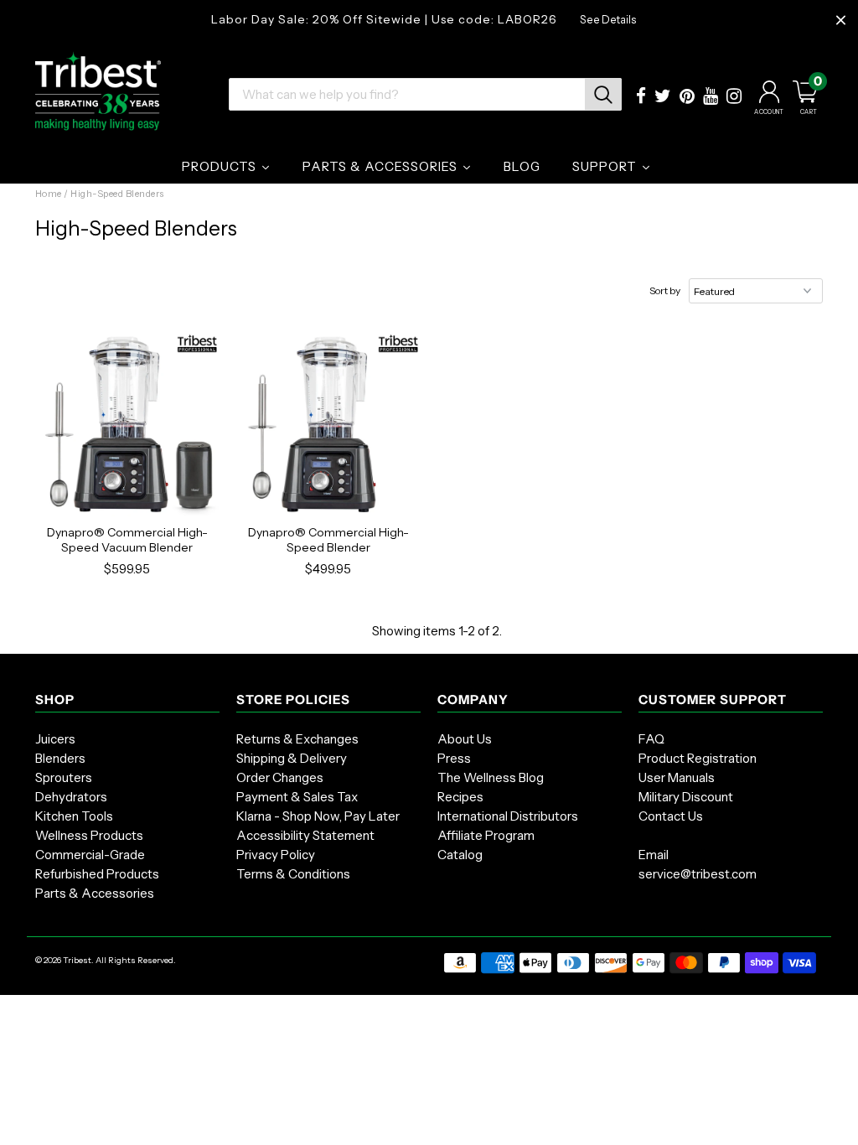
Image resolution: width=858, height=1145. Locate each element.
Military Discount (685, 797)
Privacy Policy (275, 855)
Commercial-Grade (90, 855)
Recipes (460, 797)
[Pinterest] (687, 97)
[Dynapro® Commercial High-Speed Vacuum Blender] (127, 424)
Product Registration (697, 758)
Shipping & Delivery (291, 758)
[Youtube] (710, 97)
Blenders (60, 758)
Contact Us (670, 816)
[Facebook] (641, 97)
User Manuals (676, 777)
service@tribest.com (697, 874)
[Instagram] (734, 97)
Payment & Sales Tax (297, 797)
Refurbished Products (97, 874)
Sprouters (63, 777)
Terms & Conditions (293, 874)
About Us (464, 739)
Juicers (55, 739)
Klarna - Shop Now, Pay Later (318, 816)
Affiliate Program (486, 835)
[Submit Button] (603, 94)
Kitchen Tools (74, 816)
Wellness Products (89, 835)
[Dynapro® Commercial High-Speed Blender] (328, 424)
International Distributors (507, 816)
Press (454, 758)
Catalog (460, 855)
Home (48, 193)
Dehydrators (71, 797)
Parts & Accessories (94, 893)
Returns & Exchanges (297, 739)
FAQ (651, 739)
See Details (608, 19)
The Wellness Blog (490, 777)
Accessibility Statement (305, 835)
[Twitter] (662, 97)
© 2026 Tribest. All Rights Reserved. (105, 960)
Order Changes (279, 777)
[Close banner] (841, 20)
